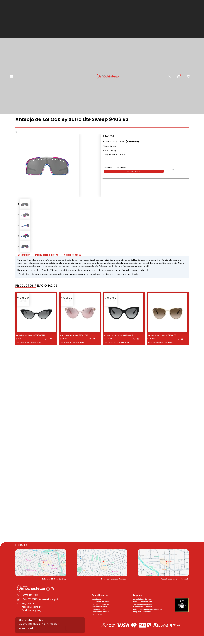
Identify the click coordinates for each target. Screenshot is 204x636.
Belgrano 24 (28, 603)
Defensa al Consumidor (142, 607)
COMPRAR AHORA (133, 171)
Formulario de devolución (143, 599)
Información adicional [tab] (47, 254)
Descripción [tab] (24, 254)
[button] (16, 132)
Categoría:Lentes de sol (114, 154)
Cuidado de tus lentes (100, 602)
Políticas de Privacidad (142, 602)
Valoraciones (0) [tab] (73, 254)
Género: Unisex (109, 146)
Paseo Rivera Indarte (32, 606)
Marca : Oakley (109, 150)
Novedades (96, 599)
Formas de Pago (98, 609)
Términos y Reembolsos (142, 604)
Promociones (97, 614)
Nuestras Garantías (100, 607)
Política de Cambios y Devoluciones (147, 609)
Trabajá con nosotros (100, 604)
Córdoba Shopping (31, 610)
